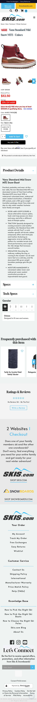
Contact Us (18, 570)
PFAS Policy (17, 695)
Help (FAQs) (18, 591)
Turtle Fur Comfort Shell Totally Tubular (13, 373)
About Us (19, 632)
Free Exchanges (18, 542)
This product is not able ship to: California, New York (19, 155)
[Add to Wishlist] (26, 136)
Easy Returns (18, 547)
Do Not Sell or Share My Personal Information (18, 692)
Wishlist (18, 551)
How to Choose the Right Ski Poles (18, 622)
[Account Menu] (16, 10)
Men (7, 24)
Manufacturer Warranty (18, 582)
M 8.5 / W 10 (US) (5, 128)
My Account (18, 534)
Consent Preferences (18, 681)
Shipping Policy (18, 574)
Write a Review (18, 408)
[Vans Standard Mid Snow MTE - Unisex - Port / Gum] (6, 80)
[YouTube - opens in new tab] (25, 642)
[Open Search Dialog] (10, 10)
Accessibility (27, 695)
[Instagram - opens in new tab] (18, 642)
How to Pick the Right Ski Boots (18, 615)
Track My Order (18, 538)
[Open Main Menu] (31, 17)
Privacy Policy (7, 691)
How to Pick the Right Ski (18, 610)
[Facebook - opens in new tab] (12, 642)
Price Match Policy (18, 587)
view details (27, 109)
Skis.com (8, 6)
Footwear (12, 24)
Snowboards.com (25, 6)
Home (2, 24)
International (18, 578)
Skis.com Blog (18, 627)
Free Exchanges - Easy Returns (18, 1)
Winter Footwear (21, 24)
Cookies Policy (20, 691)
